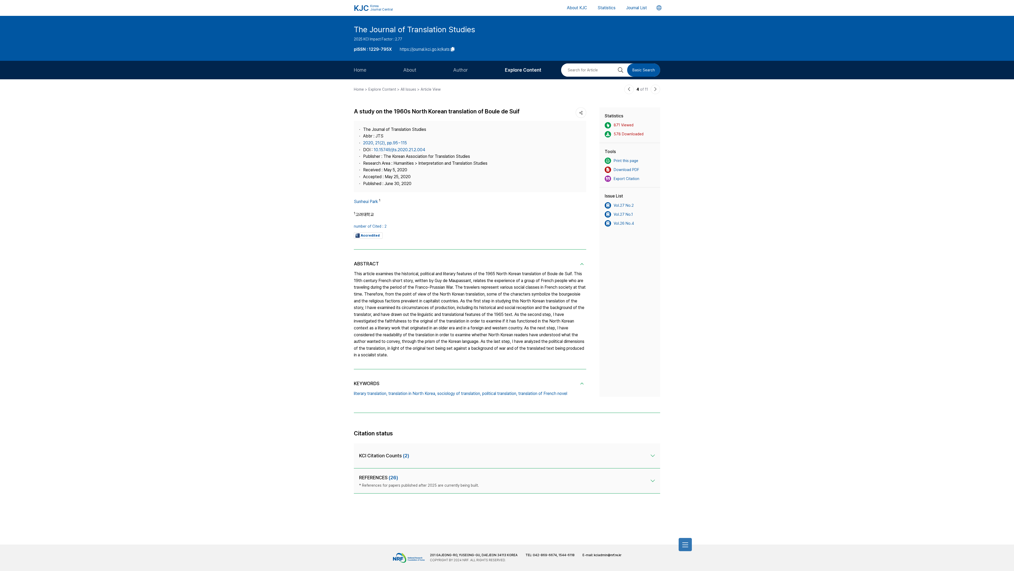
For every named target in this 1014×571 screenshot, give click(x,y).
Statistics (607, 7)
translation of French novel (542, 393)
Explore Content (523, 70)
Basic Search (643, 70)
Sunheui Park (366, 201)
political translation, (499, 393)
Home (360, 70)
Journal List (636, 7)
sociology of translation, (459, 393)
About (409, 70)
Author (460, 70)
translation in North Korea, (412, 393)
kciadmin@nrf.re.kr (607, 555)
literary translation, (370, 393)
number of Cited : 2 (370, 226)
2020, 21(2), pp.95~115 (385, 142)
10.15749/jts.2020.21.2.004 (399, 149)
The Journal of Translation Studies (414, 29)
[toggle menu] (685, 544)
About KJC (577, 7)
